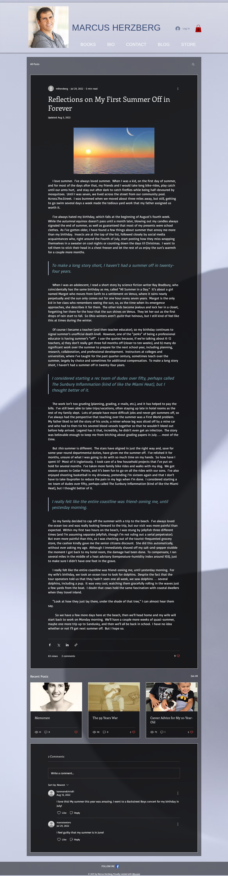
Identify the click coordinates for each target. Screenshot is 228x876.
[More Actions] (178, 793)
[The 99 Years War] (114, 697)
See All (194, 675)
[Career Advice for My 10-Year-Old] (172, 697)
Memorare (42, 718)
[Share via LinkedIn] (67, 645)
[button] (198, 28)
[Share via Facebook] (49, 645)
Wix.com (136, 874)
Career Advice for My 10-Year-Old (171, 720)
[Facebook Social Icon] (117, 866)
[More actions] (178, 88)
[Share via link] (76, 645)
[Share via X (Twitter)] (58, 645)
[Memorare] (56, 697)
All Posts (34, 63)
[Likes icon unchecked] (59, 813)
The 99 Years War (105, 718)
